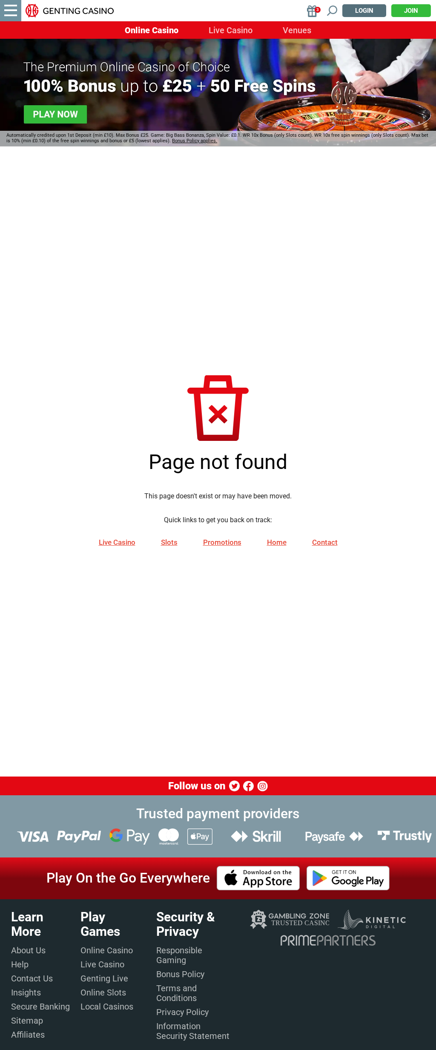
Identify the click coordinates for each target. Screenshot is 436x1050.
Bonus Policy (180, 974)
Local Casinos (106, 1006)
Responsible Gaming (179, 955)
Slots (169, 542)
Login (364, 10)
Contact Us (32, 978)
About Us (28, 950)
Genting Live (104, 978)
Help (20, 964)
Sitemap (27, 1020)
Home (277, 542)
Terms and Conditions (176, 993)
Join (411, 10)
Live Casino (230, 30)
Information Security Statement (192, 1031)
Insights (26, 992)
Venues (297, 30)
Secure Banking (40, 1006)
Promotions (222, 542)
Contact (325, 542)
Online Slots (103, 992)
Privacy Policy (182, 1012)
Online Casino (151, 30)
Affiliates (28, 1035)
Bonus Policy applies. (194, 141)
